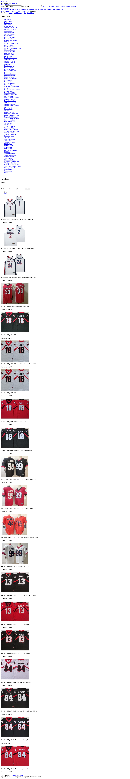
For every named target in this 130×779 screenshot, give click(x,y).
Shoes (6, 172)
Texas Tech (7, 140)
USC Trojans (8, 144)
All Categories (5, 8)
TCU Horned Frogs (9, 139)
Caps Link (26, 11)
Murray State (7, 88)
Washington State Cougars (11, 168)
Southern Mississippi (10, 120)
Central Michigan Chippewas (12, 48)
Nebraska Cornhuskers (10, 94)
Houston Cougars (9, 66)
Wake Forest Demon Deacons (12, 166)
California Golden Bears (11, 43)
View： (3, 182)
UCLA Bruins (8, 147)
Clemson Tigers (8, 45)
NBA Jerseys (8, 24)
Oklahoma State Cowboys (11, 105)
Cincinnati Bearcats (9, 50)
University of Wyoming (10, 150)
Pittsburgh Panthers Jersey (11, 115)
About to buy (8, 11)
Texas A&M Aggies (9, 137)
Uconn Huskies (8, 145)
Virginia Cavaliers (9, 156)
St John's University (9, 126)
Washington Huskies (10, 163)
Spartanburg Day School (11, 129)
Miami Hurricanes (9, 80)
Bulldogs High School (10, 40)
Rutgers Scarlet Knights (11, 117)
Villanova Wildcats (9, 153)
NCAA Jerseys (18, 13)
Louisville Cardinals (9, 74)
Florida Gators (8, 56)
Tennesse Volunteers (10, 134)
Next (5, 193)
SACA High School (9, 125)
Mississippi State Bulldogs (11, 86)
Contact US (20, 11)
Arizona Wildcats (9, 32)
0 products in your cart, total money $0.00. (65, 6)
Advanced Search (48, 6)
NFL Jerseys (7, 19)
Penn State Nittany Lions (11, 113)
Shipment (14, 11)
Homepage (4, 1)
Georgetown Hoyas (9, 61)
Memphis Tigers (8, 85)
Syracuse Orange (9, 123)
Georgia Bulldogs (29, 13)
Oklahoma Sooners (9, 104)
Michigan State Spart (10, 83)
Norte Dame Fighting (10, 93)
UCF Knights (8, 148)
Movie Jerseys (8, 169)
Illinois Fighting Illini (10, 70)
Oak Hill (6, 110)
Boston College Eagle (10, 37)
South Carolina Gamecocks (12, 118)
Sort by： (4, 189)
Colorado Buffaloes (9, 51)
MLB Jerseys (8, 23)
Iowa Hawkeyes (8, 67)
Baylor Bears (8, 35)
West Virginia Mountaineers (12, 164)
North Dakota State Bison (11, 97)
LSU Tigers (7, 72)
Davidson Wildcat (9, 54)
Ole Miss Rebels (8, 107)
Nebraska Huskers (9, 99)
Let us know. (13, 3)
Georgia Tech (8, 64)
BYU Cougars (8, 42)
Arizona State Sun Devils (11, 29)
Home (2, 4)
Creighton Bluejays (9, 47)
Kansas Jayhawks (9, 77)
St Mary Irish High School (11, 131)
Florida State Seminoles (10, 58)
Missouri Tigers (8, 91)
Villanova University (10, 155)
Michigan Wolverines (10, 82)
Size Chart (7, 4)
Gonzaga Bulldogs (9, 62)
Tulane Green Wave (9, 142)
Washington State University (12, 161)
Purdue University (9, 112)
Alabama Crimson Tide (10, 27)
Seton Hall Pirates (9, 132)
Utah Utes (7, 152)
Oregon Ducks (8, 109)
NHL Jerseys (7, 21)
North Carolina (8, 96)
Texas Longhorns (9, 136)
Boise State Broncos (10, 39)
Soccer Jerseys (8, 171)
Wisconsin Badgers (9, 160)
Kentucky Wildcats (9, 75)
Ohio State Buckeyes (10, 102)
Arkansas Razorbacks (10, 34)
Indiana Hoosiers (9, 69)
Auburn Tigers (8, 31)
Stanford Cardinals (9, 121)
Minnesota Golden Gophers (12, 89)
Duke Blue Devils (9, 53)
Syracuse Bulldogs (9, 128)
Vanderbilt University (10, 158)
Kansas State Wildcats (10, 78)
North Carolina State (10, 101)
